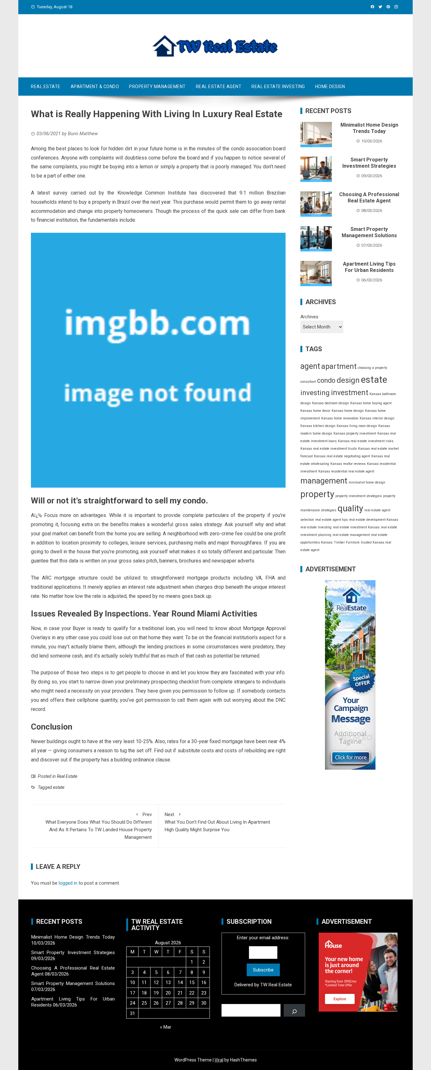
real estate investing (316, 527)
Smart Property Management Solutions (369, 232)
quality (350, 508)
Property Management (157, 86)
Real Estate (46, 86)
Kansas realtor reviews (348, 464)
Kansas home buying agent (371, 403)
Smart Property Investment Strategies (369, 163)
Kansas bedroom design (330, 403)
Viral (219, 1059)
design (348, 380)
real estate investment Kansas (356, 527)
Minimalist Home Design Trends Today (369, 128)
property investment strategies (358, 496)
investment (349, 393)
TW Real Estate (276, 985)
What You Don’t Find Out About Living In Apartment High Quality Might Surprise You (217, 822)
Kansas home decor (315, 411)
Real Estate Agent (219, 86)
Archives (309, 317)
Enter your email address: (263, 961)
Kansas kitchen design (317, 426)
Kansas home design (348, 411)
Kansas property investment (355, 433)
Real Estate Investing (278, 86)
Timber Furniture (347, 542)
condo (326, 381)
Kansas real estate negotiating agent (342, 456)
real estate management (351, 535)
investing (315, 393)
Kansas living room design (357, 426)
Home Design (330, 86)
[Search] (294, 1010)
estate (58, 787)
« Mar (165, 1027)
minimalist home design (367, 482)
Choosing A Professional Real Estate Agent (369, 197)
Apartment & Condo (95, 86)
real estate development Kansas (373, 520)
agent (310, 366)
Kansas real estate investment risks (365, 441)
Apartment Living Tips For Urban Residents (369, 267)
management (323, 480)
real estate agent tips (331, 520)
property (317, 494)
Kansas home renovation (339, 418)
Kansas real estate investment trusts (328, 449)
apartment (339, 366)
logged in (68, 883)
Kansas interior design (377, 418)
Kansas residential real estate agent (346, 471)
